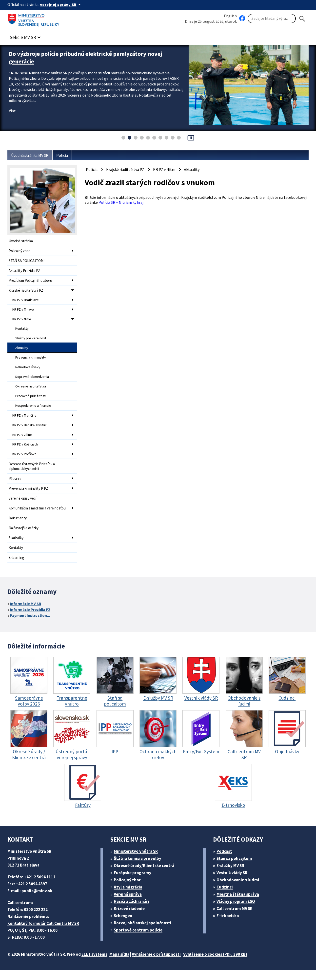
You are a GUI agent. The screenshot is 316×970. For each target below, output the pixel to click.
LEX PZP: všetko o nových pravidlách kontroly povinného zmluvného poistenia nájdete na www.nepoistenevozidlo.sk (87, 57)
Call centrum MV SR (235, 908)
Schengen (123, 915)
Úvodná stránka (21, 241)
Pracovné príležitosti (30, 396)
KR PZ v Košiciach (25, 444)
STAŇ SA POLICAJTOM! (26, 260)
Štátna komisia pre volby (137, 858)
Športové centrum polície (138, 930)
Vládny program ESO (236, 901)
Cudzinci (225, 887)
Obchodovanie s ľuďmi (238, 880)
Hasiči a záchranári (131, 901)
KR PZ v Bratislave (25, 300)
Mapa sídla (119, 954)
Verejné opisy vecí (22, 498)
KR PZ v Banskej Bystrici (29, 425)
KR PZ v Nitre (21, 319)
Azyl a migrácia (128, 887)
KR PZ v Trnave (23, 309)
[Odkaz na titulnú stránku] (34, 18)
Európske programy (132, 872)
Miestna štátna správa (238, 894)
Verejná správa (128, 894)
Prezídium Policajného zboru (30, 280)
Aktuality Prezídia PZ (24, 270)
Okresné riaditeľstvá (30, 386)
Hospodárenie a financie (33, 405)
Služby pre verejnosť (30, 338)
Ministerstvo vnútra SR (136, 851)
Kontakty (22, 328)
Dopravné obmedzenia (32, 376)
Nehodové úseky (27, 367)
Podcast (224, 851)
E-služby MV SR (230, 865)
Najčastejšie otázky (24, 527)
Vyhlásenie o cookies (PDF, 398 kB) (215, 954)
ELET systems (94, 954)
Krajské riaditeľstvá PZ (26, 290)
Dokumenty (18, 518)
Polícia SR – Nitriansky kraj (121, 202)
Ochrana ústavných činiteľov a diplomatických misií (32, 466)
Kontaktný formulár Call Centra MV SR (43, 923)
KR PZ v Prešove (24, 454)
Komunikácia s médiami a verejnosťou (37, 508)
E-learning (16, 557)
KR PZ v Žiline (22, 434)
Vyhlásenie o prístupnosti (156, 954)
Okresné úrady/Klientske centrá (144, 865)
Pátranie (15, 478)
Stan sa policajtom (234, 858)
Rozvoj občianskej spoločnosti (142, 923)
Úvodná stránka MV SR (29, 155)
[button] (26, 35)
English (230, 15)
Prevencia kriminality (30, 357)
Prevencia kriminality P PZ (28, 488)
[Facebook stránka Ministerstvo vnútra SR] (242, 18)
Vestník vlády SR (232, 872)
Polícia (62, 155)
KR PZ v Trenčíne (24, 415)
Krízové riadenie (129, 908)
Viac (12, 110)
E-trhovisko (228, 915)
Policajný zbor (19, 250)
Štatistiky (16, 537)
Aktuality (21, 347)
